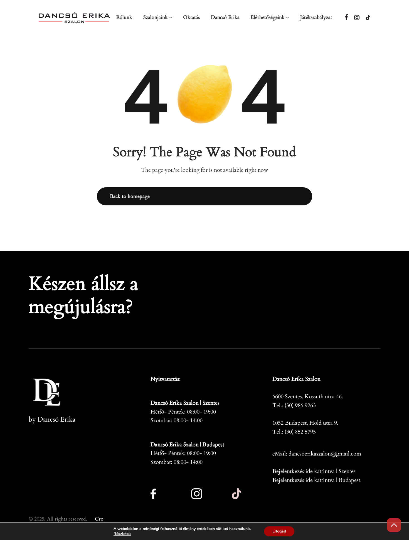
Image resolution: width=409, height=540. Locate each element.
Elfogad (279, 531)
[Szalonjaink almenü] (170, 17)
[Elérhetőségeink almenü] (287, 17)
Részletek (122, 533)
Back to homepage (130, 196)
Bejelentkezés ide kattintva (303, 471)
